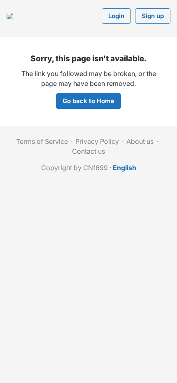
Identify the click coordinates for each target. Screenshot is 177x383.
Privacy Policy (97, 141)
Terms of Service (42, 141)
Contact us (88, 151)
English (124, 168)
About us (140, 141)
